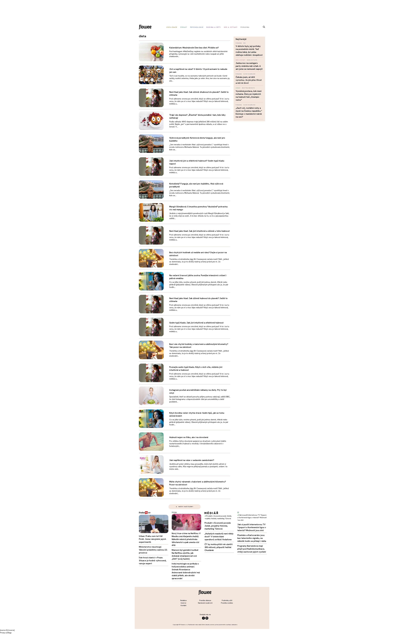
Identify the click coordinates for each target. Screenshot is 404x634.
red (244, 43)
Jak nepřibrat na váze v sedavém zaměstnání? (191, 460)
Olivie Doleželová (249, 74)
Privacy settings (6, 633)
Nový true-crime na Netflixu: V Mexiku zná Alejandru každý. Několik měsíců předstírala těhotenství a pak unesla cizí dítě (186, 539)
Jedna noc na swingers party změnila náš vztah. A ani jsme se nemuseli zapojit (249, 66)
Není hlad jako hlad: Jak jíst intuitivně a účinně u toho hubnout (199, 231)
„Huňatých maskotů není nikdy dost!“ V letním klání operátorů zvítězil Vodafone (219, 536)
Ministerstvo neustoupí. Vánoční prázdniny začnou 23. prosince (153, 549)
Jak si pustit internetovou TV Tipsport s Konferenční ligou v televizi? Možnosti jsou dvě (251, 527)
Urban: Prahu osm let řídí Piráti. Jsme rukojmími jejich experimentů (152, 539)
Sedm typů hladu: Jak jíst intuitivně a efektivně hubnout (196, 322)
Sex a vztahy (240, 60)
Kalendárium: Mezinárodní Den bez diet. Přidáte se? (194, 47)
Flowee (146, 27)
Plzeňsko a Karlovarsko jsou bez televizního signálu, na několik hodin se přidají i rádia (251, 538)
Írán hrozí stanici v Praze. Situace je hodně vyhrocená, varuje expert (152, 560)
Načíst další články (186, 506)
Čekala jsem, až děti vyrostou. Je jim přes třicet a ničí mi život (249, 80)
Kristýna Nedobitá (248, 88)
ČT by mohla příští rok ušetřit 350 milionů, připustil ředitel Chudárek (219, 547)
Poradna (239, 43)
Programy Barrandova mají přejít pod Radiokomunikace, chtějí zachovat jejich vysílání (251, 549)
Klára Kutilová (252, 60)
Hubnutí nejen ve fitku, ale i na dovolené (188, 437)
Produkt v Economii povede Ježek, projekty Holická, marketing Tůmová (218, 525)
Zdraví (238, 88)
